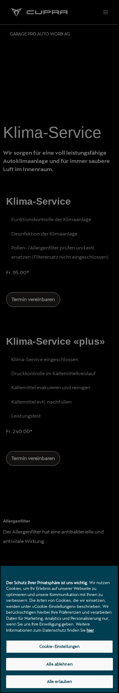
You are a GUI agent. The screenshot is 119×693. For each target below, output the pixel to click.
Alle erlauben (59, 681)
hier (90, 630)
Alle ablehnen (59, 664)
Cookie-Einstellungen (59, 646)
